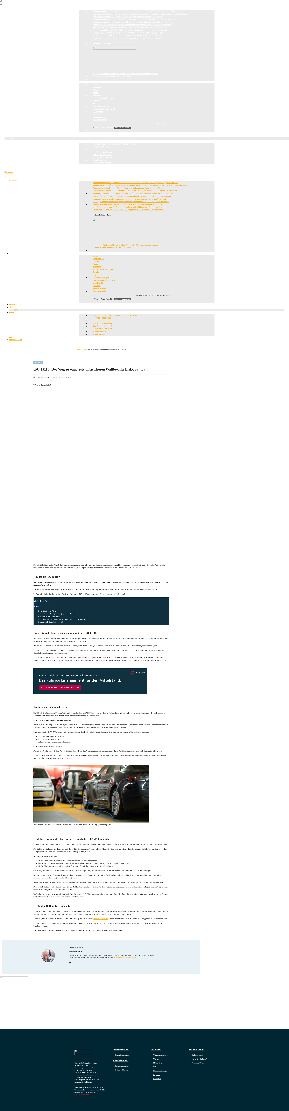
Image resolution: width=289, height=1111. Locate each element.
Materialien (9, 82)
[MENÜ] (1, 4)
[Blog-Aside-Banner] (14, 1017)
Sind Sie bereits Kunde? (102, 155)
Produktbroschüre (100, 120)
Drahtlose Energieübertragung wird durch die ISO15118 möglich (63, 619)
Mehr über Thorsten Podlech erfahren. (124, 957)
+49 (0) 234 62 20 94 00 (102, 157)
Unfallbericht (98, 112)
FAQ (94, 103)
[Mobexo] (9, 173)
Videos (95, 93)
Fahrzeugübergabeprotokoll (104, 109)
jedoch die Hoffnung (100, 919)
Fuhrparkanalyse (99, 117)
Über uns (8, 136)
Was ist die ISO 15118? (48, 611)
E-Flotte (85, 349)
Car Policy (97, 114)
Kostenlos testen (11, 168)
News (11, 138)
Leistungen (9, 8)
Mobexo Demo (103, 98)
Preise (10, 133)
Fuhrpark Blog (98, 87)
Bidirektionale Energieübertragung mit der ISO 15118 (59, 614)
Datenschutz (157, 1079)
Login (7, 166)
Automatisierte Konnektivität (50, 616)
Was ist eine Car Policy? (199, 1059)
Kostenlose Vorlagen (101, 106)
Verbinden (97, 95)
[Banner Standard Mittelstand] (90, 694)
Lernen (95, 85)
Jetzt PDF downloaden (123, 128)
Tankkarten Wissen (198, 1063)
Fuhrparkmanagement (122, 1055)
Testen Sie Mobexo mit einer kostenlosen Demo (112, 76)
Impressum (156, 1075)
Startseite (79, 349)
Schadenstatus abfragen (102, 163)
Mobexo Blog (157, 1063)
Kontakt (96, 101)
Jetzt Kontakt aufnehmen (102, 152)
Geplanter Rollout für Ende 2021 (51, 622)
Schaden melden (99, 160)
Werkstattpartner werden (161, 1055)
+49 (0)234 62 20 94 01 (102, 147)
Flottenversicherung (121, 1070)
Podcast (96, 90)
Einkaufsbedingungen (160, 1071)
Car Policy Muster (197, 1055)
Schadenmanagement (121, 1066)
